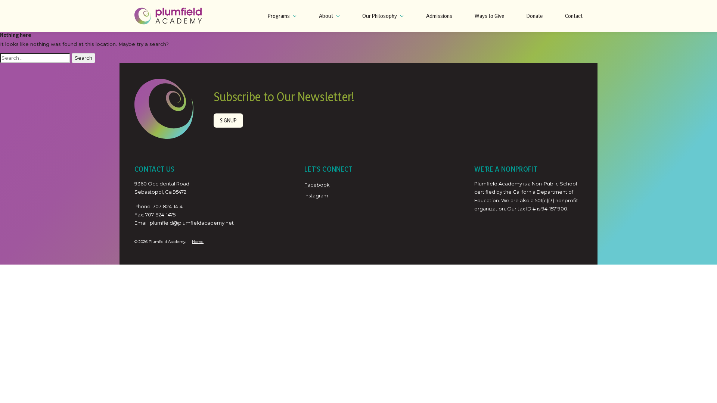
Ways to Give (489, 16)
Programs (279, 16)
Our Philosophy (379, 16)
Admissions (439, 16)
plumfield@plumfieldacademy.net (192, 223)
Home (198, 241)
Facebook (317, 185)
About (326, 16)
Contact (574, 16)
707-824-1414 (168, 206)
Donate (535, 16)
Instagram (316, 196)
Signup (228, 120)
